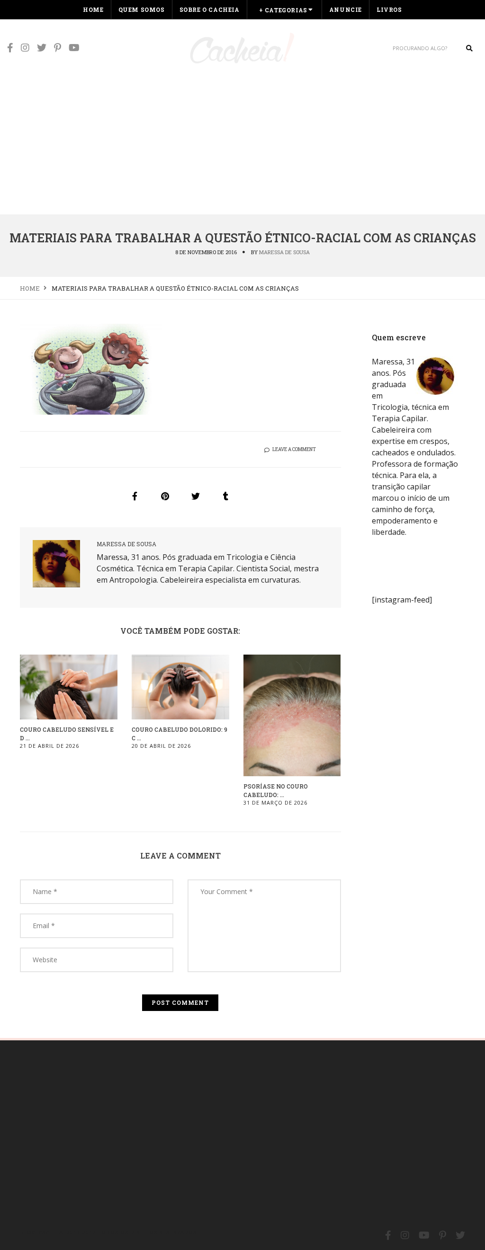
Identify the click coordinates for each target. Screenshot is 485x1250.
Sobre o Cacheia (210, 9)
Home (93, 9)
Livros (389, 9)
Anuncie (345, 9)
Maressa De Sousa (284, 252)
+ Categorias (283, 10)
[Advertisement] (242, 143)
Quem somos (141, 9)
